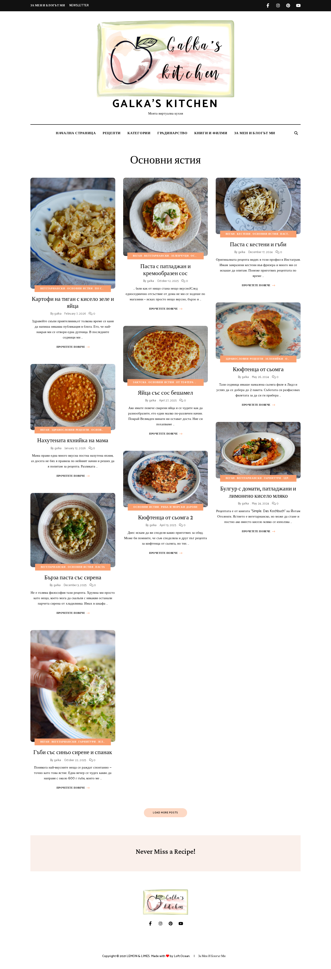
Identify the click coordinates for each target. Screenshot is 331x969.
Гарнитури (87, 742)
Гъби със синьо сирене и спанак (72, 752)
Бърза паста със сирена (72, 577)
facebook (268, 5)
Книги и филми (210, 133)
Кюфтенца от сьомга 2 (165, 517)
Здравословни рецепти (70, 430)
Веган (45, 430)
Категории (139, 133)
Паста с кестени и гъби (258, 244)
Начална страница (76, 133)
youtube (298, 5)
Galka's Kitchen (165, 104)
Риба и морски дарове (179, 507)
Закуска (139, 382)
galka (57, 313)
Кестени (244, 234)
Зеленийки (107, 742)
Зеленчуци (180, 256)
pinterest (288, 5)
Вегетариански (52, 289)
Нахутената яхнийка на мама (72, 440)
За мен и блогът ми (47, 5)
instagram (278, 5)
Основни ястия (80, 289)
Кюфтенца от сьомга (258, 369)
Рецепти (112, 133)
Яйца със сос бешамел (165, 392)
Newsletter (79, 5)
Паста (100, 567)
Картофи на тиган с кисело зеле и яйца (73, 302)
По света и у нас (108, 289)
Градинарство (172, 133)
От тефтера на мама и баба (198, 382)
